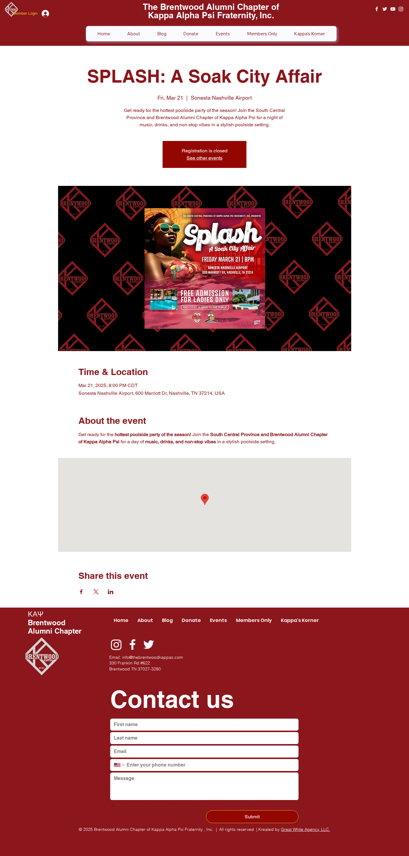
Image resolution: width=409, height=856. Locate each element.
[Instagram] (116, 645)
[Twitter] (149, 645)
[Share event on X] (96, 591)
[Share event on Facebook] (81, 591)
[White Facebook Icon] (377, 9)
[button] (262, 33)
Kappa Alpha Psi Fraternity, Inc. (211, 15)
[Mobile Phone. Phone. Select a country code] (119, 765)
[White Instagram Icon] (401, 9)
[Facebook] (132, 645)
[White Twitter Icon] (385, 9)
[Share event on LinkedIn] (110, 591)
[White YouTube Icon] (393, 9)
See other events (204, 158)
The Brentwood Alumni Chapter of (211, 7)
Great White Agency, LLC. (305, 829)
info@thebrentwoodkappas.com (152, 657)
